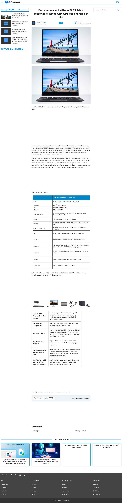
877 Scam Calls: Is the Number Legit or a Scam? (106, 446)
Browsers (96, 488)
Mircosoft (34, 484)
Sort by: (77, 431)
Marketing (4, 491)
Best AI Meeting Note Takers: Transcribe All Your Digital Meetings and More (46, 462)
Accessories (66, 491)
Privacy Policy (57, 500)
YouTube (20, 475)
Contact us (66, 500)
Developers (4, 484)
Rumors (64, 488)
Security (3, 494)
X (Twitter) (15, 475)
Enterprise (4, 488)
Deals (64, 484)
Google (34, 491)
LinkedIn (24, 475)
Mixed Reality (97, 494)
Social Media (97, 491)
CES (61, 23)
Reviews (95, 484)
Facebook (11, 475)
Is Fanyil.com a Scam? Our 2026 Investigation (76, 446)
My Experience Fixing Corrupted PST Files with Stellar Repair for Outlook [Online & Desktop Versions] (15, 462)
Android (34, 488)
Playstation (65, 494)
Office (33, 494)
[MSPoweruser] (12, 2)
